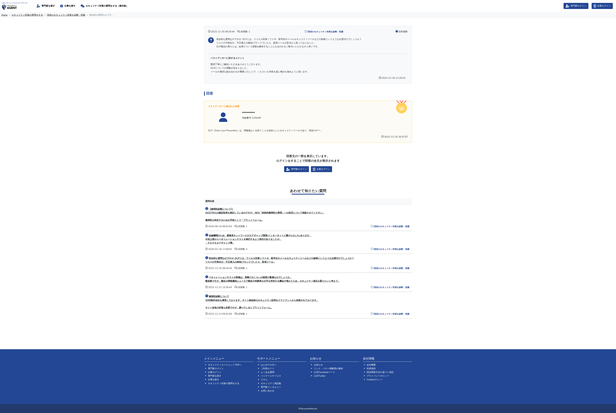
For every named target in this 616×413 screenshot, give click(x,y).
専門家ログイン (216, 368)
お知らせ (318, 364)
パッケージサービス (271, 375)
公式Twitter (320, 375)
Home (4, 15)
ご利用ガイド (267, 368)
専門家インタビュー (271, 387)
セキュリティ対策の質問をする (27, 15)
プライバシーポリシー (378, 375)
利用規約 (371, 368)
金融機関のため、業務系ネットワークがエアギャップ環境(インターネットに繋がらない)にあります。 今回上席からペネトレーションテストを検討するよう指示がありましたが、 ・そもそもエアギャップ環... (258, 239)
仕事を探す (213, 379)
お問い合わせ (267, 390)
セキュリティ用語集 (271, 383)
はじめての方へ (269, 364)
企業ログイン (214, 372)
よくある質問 (267, 372)
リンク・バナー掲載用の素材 (328, 368)
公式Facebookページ (324, 372)
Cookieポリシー (375, 379)
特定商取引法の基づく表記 (380, 372)
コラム (264, 379)
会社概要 (371, 364)
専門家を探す (214, 375)
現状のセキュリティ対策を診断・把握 (66, 15)
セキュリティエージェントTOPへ (225, 364)
